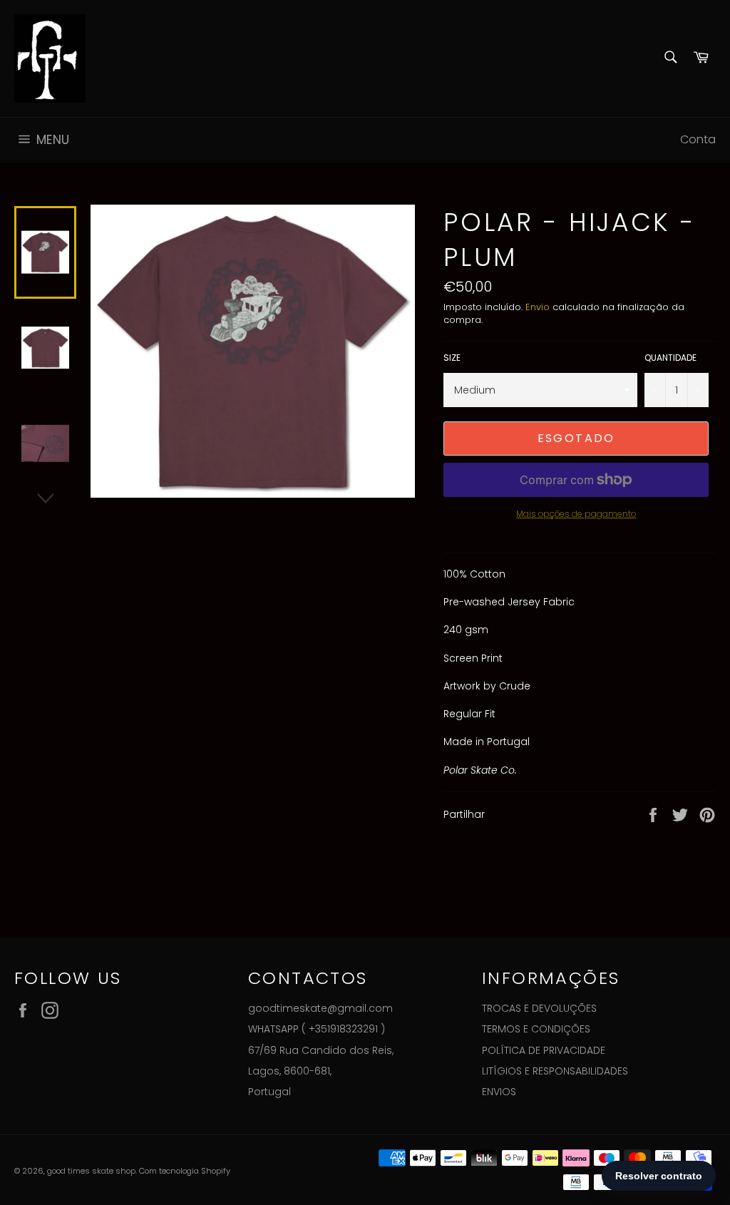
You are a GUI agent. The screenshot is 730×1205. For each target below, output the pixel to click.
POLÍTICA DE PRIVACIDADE (543, 1050)
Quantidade (670, 358)
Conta (698, 139)
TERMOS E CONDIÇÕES (536, 1029)
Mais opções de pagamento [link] (576, 514)
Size (452, 358)
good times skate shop (91, 1170)
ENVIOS (499, 1091)
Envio (537, 307)
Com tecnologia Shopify (184, 1170)
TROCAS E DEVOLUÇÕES (539, 1008)
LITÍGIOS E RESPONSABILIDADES (555, 1071)
